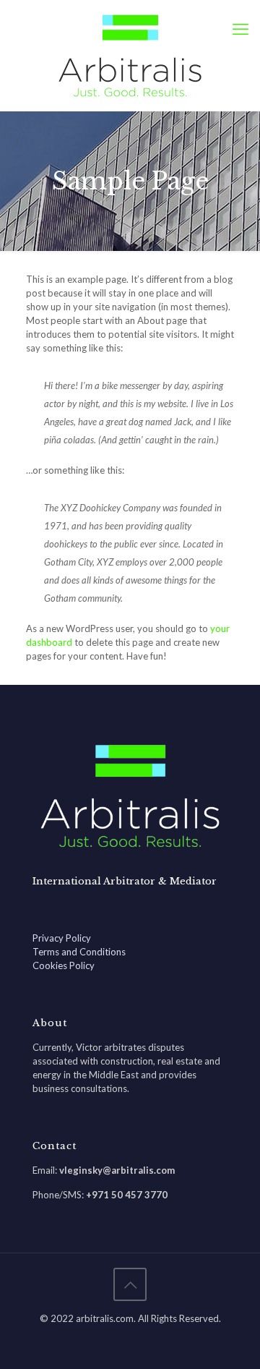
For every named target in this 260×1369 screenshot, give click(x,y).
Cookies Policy (63, 965)
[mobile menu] (240, 29)
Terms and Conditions (79, 952)
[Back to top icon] (130, 1284)
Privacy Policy (61, 938)
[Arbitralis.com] (130, 55)
